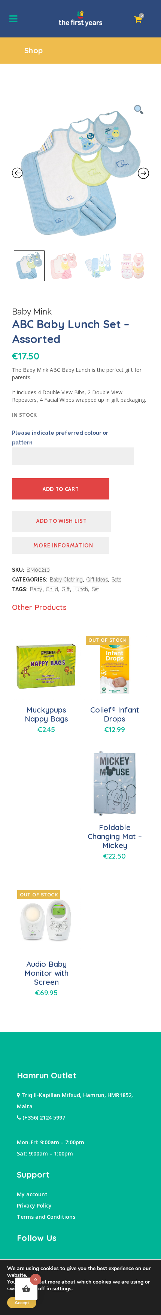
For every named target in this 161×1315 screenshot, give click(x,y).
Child (52, 589)
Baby (36, 589)
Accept (22, 1303)
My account (32, 1194)
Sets (116, 580)
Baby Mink (32, 311)
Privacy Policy (34, 1205)
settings (62, 1288)
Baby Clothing (66, 580)
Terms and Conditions (46, 1216)
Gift (66, 589)
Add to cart (61, 489)
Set (95, 589)
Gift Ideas (97, 580)
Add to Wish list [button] (61, 520)
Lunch (80, 589)
